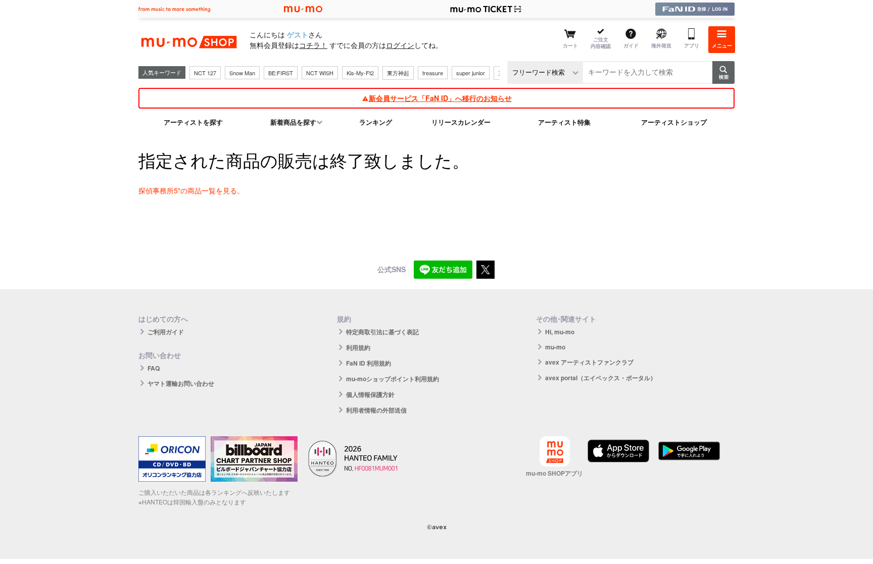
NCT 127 (205, 73)
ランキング (375, 122)
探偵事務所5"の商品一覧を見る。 (191, 190)
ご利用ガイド (166, 331)
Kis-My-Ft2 (360, 73)
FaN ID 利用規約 (368, 363)
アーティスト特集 (564, 122)
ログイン (400, 45)
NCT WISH (319, 73)
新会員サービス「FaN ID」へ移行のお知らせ (440, 98)
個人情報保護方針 (370, 394)
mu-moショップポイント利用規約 (392, 378)
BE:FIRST (280, 73)
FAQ (154, 368)
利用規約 (358, 347)
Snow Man (242, 73)
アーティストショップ (674, 122)
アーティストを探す (193, 122)
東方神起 (398, 73)
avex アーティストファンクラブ (589, 362)
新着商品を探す (293, 122)
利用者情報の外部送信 (376, 410)
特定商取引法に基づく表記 (382, 331)
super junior (470, 73)
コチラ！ (313, 45)
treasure (432, 73)
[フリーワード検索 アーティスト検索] (545, 72)
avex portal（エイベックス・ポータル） (600, 377)
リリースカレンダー (461, 122)
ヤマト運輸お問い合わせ (181, 383)
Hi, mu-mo (559, 331)
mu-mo (555, 346)
